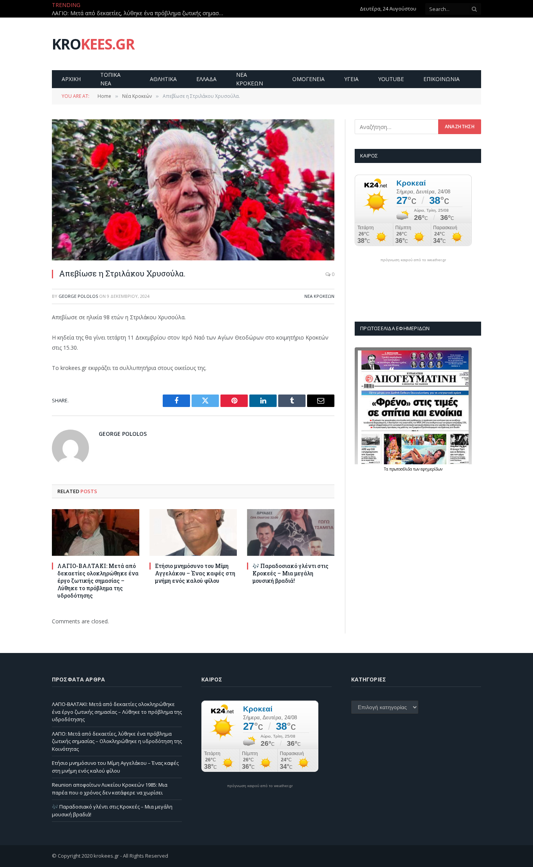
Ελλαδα (206, 79)
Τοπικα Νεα (110, 79)
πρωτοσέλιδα (401, 469)
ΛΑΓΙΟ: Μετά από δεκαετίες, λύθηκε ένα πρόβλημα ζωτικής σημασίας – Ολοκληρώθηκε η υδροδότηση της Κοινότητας (139, 13)
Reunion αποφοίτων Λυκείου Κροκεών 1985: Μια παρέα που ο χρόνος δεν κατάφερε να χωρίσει (109, 788)
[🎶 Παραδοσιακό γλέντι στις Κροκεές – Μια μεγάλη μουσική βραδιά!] (290, 532)
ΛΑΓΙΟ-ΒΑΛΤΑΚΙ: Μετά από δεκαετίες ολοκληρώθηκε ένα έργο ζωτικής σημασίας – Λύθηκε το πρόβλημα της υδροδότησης (98, 580)
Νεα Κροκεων (249, 79)
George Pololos (78, 296)
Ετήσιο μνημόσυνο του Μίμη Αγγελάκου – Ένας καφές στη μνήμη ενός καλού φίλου (195, 573)
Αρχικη (71, 79)
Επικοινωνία (441, 79)
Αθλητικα (163, 79)
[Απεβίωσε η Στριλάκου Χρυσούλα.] (193, 189)
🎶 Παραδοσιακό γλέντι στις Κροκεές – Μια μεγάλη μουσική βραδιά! (290, 573)
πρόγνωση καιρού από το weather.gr (413, 260)
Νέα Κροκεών (319, 296)
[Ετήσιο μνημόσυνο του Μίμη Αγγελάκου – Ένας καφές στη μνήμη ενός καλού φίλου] (193, 532)
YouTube (391, 79)
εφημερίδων (431, 469)
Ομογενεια (308, 79)
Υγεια (351, 79)
